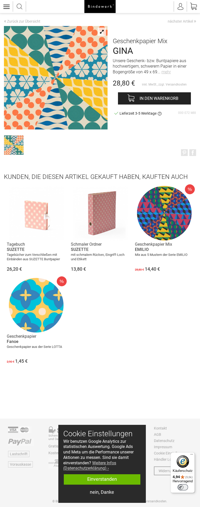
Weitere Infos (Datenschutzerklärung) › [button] (89, 465)
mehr (166, 71)
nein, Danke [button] (102, 492)
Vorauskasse (20, 464)
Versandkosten (176, 84)
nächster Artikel (182, 21)
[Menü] (192, 455)
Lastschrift (18, 454)
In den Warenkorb (159, 98)
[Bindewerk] (100, 6)
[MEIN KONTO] (180, 6)
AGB (157, 434)
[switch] (183, 487)
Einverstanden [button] (102, 479)
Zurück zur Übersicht (22, 21)
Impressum (163, 447)
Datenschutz (164, 441)
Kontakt (160, 428)
